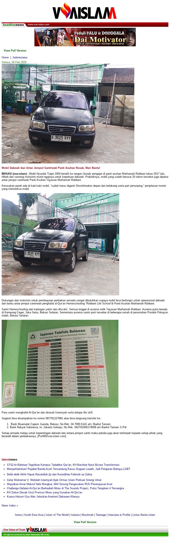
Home (5, 57)
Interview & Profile (119, 514)
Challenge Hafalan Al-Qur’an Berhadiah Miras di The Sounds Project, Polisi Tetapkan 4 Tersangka (65, 488)
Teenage (101, 514)
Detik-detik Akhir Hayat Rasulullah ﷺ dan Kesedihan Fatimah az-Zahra (49, 474)
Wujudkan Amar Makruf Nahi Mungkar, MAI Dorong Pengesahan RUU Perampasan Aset (59, 484)
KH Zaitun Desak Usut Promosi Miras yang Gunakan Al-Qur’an (44, 492)
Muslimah (88, 514)
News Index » (10, 505)
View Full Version (15, 50)
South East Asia (34, 514)
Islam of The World (57, 514)
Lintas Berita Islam (143, 514)
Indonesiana (20, 57)
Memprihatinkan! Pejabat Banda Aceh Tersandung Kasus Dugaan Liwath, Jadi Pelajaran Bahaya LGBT (68, 469)
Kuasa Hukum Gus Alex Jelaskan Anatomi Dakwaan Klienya (43, 496)
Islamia (75, 514)
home (18, 514)
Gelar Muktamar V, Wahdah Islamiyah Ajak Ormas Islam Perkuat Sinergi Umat (54, 480)
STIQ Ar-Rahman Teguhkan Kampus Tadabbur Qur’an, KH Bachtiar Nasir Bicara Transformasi (63, 464)
